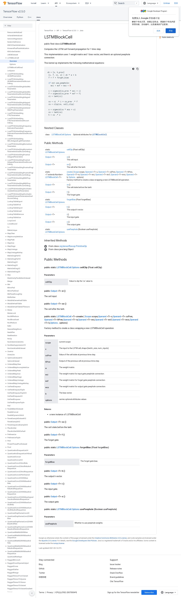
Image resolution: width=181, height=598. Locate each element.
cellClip (70, 150)
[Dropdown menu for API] (61, 3)
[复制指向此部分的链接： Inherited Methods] (70, 240)
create (70, 172)
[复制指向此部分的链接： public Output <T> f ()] (68, 434)
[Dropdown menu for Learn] (49, 3)
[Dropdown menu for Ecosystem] (79, 3)
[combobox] (126, 3)
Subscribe (149, 592)
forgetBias (71, 199)
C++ (29, 17)
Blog (41, 564)
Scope (76, 172)
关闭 (158, 31)
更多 (87, 3)
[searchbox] (17, 26)
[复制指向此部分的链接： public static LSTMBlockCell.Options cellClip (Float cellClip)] (105, 267)
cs (68, 185)
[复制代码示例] (137, 69)
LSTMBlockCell (99, 134)
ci (68, 157)
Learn (43, 3)
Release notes (116, 569)
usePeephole (72, 229)
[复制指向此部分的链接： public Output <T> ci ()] (68, 291)
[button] (17, 58)
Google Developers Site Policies (84, 541)
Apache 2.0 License (49, 541)
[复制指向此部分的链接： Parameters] (58, 275)
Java (38, 17)
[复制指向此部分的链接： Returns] (54, 409)
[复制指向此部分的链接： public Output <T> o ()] (68, 496)
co (68, 164)
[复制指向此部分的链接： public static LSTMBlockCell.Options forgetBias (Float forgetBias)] (112, 447)
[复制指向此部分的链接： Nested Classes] (67, 128)
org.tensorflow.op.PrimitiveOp (73, 246)
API (56, 3)
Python (20, 17)
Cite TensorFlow (116, 581)
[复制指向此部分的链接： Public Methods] (66, 143)
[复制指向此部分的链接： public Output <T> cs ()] (69, 422)
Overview (7, 17)
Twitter (42, 573)
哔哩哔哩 (42, 577)
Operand (89, 172)
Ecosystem (71, 3)
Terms (41, 592)
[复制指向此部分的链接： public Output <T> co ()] (69, 303)
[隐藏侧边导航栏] (32, 593)
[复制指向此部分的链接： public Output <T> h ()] (68, 471)
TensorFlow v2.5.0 (14, 11)
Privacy (50, 592)
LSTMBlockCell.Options (61, 134)
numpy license (58, 543)
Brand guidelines (117, 577)
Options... (73, 177)
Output (48, 157)
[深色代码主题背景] (133, 69)
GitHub (166, 3)
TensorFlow (48, 31)
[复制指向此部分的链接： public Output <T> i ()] (67, 483)
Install (33, 3)
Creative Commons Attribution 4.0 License (111, 538)
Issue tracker (115, 564)
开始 (171, 31)
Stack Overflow (116, 573)
